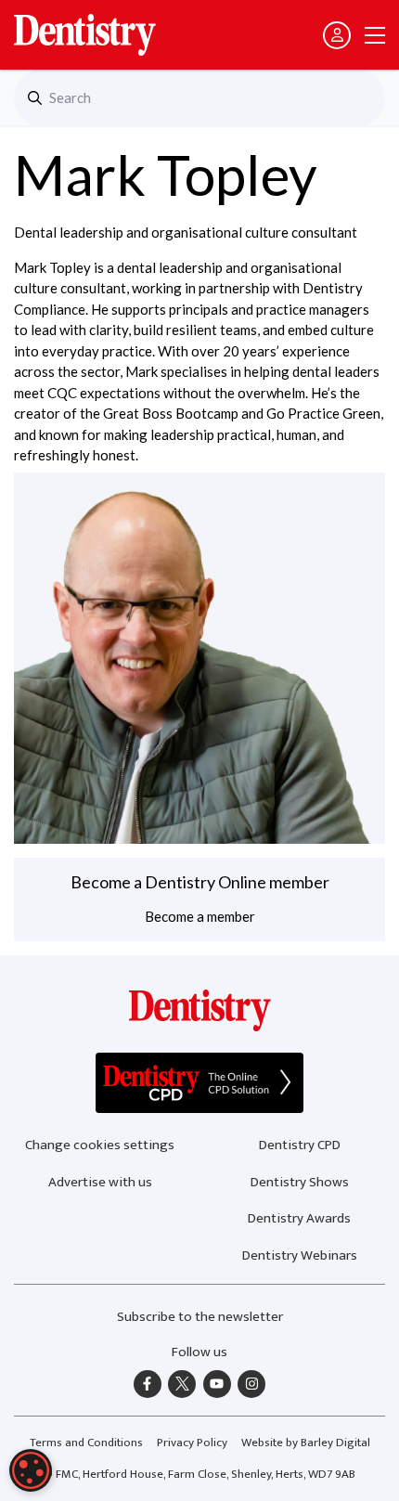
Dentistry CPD (300, 1145)
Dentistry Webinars (299, 1255)
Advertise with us (100, 1182)
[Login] (337, 35)
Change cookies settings (99, 1145)
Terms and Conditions (86, 1442)
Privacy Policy (192, 1442)
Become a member (200, 916)
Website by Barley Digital (305, 1442)
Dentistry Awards (299, 1218)
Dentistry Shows (300, 1182)
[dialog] (30, 1470)
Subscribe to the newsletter (200, 1316)
